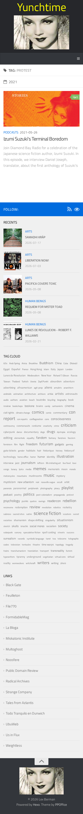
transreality (57, 551)
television (15, 544)
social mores (37, 526)
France (25, 369)
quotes (33, 501)
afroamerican (24, 387)
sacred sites (18, 514)
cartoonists (57, 406)
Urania (33, 381)
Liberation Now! (37, 260)
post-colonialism (44, 494)
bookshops (17, 406)
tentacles (26, 544)
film (16, 444)
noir (37, 482)
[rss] (69, 209)
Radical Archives (18, 681)
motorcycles (9, 476)
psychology (11, 500)
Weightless (14, 745)
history (59, 450)
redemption (21, 507)
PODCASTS (10, 132)
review (35, 507)
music (49, 475)
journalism (28, 462)
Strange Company (19, 692)
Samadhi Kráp (35, 237)
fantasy (52, 438)
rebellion (69, 500)
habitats (30, 450)
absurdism (56, 381)
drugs (51, 431)
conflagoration (36, 419)
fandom (41, 437)
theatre (36, 544)
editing (7, 438)
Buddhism (46, 362)
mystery (60, 476)
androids (7, 394)
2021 (13, 82)
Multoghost (14, 649)
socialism (51, 526)
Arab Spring (14, 363)
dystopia (61, 432)
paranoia (7, 488)
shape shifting (35, 520)
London (68, 369)
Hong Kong (36, 369)
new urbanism (26, 482)
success (70, 532)
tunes (69, 551)
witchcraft (31, 563)
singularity (50, 520)
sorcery (18, 532)
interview (8, 463)
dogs (42, 432)
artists (59, 393)
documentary (31, 432)
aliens (48, 387)
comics (38, 412)
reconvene (8, 507)
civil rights (8, 412)
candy (47, 406)
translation (33, 551)
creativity (47, 426)
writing (55, 563)
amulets (58, 387)
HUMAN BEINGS (35, 301)
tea (54, 538)
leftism (40, 463)
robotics (57, 507)
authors (14, 400)
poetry (17, 494)
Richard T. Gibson (61, 375)
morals (72, 469)
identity (51, 457)
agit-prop (38, 387)
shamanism (20, 520)
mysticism (9, 482)
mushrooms (35, 476)
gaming (69, 444)
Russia (74, 375)
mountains (22, 476)
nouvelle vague (48, 482)
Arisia (24, 363)
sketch (6, 526)
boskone (29, 406)
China (58, 363)
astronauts (71, 394)
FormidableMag (17, 617)
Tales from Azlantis (19, 702)
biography (61, 400)
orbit (66, 482)
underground (34, 557)
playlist (68, 488)
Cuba (65, 363)
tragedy (69, 544)
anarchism (68, 387)
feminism (7, 444)
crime (56, 426)
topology (60, 544)
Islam (46, 369)
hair (39, 450)
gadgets (59, 444)
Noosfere (12, 659)
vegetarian (48, 557)
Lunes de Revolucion (14, 375)
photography (46, 488)
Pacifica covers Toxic (40, 283)
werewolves (18, 563)
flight (21, 444)
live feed (67, 463)
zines (63, 563)
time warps (48, 544)
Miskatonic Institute (20, 638)
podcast (7, 495)
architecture (30, 394)
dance (19, 432)
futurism (46, 444)
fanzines (62, 438)
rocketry (67, 507)
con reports (22, 419)
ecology (71, 432)
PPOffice (61, 804)
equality (30, 438)
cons (47, 419)
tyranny (21, 557)
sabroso (7, 514)
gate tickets (9, 450)
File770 (11, 606)
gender (21, 450)
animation (18, 394)
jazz (17, 463)
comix (48, 412)
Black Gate (13, 584)
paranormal (19, 488)
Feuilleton (13, 595)
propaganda (59, 494)
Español (16, 369)
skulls (15, 526)
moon (64, 469)
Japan (60, 369)
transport (44, 551)
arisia (50, 394)
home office (23, 457)
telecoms (62, 538)
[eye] (77, 209)
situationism (65, 520)
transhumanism (18, 551)
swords (21, 538)
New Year (46, 375)
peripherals (33, 488)
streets (61, 532)
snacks (24, 526)
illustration (65, 456)
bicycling (51, 400)
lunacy (14, 469)
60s (5, 363)
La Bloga (12, 627)
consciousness (61, 418)
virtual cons (60, 557)
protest (70, 494)
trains (6, 551)
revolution (46, 507)
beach (32, 400)
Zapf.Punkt (43, 381)
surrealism (9, 538)
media (28, 469)
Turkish (25, 381)
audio (6, 400)
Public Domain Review (22, 670)
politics (28, 494)
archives (42, 394)
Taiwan (6, 381)
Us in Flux (13, 734)
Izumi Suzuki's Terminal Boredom (35, 139)
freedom (32, 444)
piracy (57, 488)
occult (59, 482)
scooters (67, 514)
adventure (69, 381)
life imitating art (53, 463)
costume (36, 426)
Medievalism (33, 375)
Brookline (33, 363)
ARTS (28, 231)
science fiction (47, 513)
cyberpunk (9, 432)
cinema (69, 406)
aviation (23, 400)
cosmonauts (23, 426)
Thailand (16, 381)
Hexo (36, 804)
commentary (60, 412)
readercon (54, 500)
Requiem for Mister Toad (43, 306)
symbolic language (35, 538)
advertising (9, 387)
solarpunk (8, 532)
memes (39, 468)
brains (39, 406)
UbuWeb (12, 724)
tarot (48, 538)
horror (33, 457)
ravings (42, 501)
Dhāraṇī (73, 363)
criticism (68, 425)
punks (25, 501)
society (63, 525)
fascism (71, 438)
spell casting (49, 532)
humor (41, 457)
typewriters (9, 557)
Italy (53, 369)
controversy (9, 426)
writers (43, 563)
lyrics (21, 469)
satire (29, 514)
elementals (19, 438)
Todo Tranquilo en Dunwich (25, 713)
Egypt (6, 369)
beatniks (41, 400)
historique (48, 450)
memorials (53, 469)
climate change (23, 412)
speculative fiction (31, 532)
